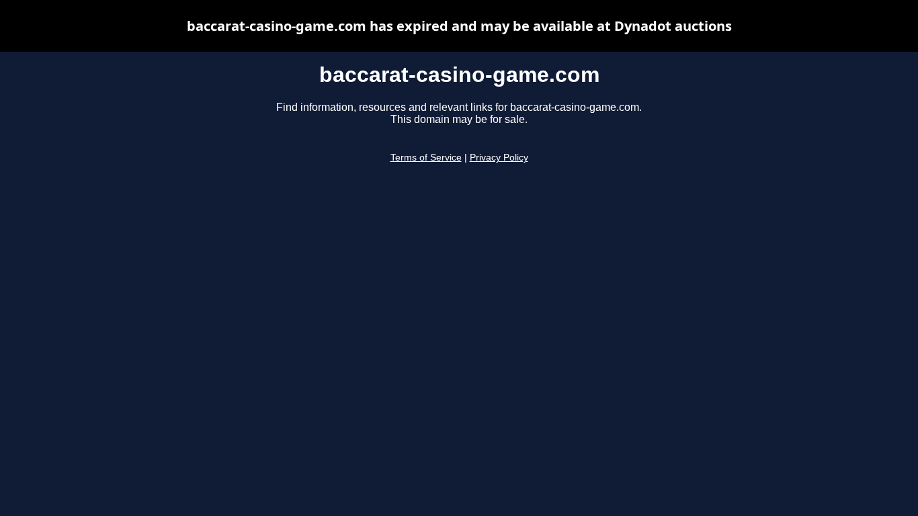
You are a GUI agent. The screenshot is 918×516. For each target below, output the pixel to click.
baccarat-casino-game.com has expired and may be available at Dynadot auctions (459, 26)
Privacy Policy (499, 158)
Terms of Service (426, 158)
